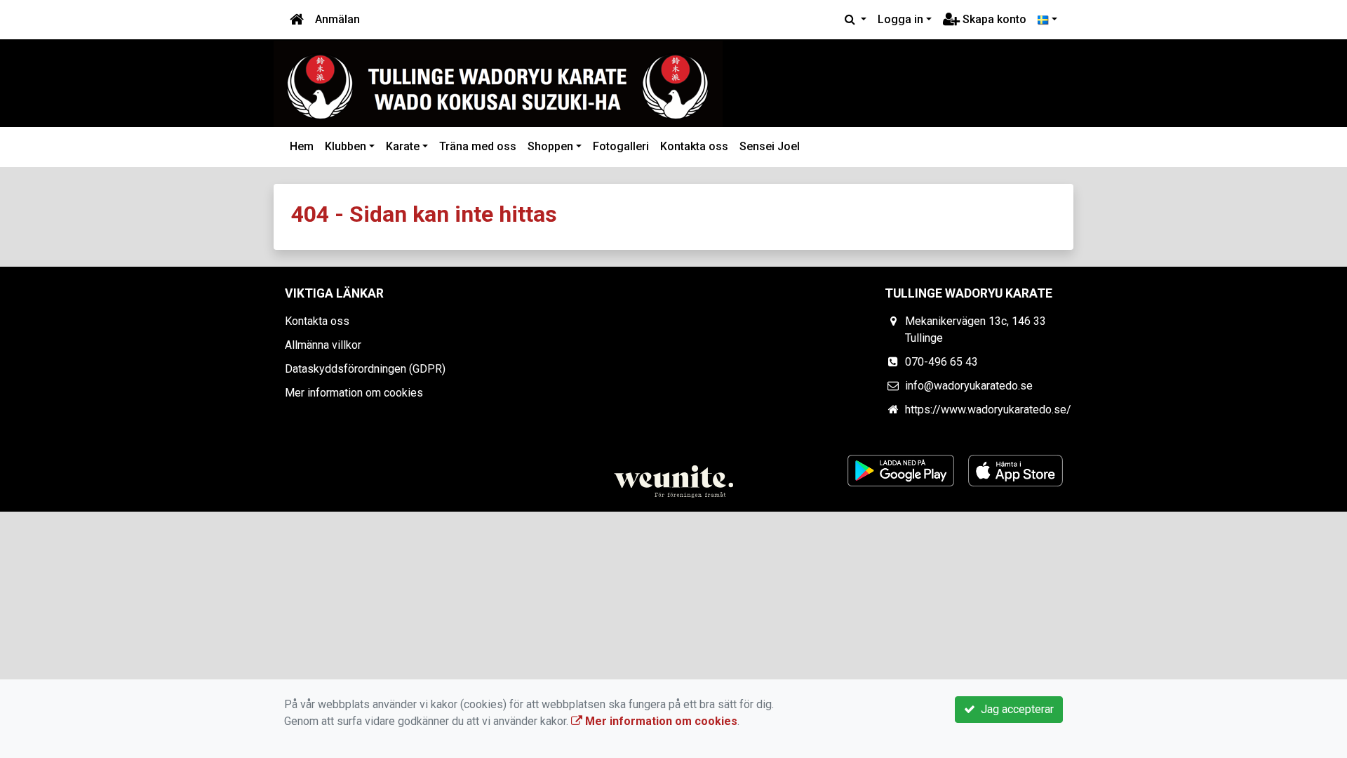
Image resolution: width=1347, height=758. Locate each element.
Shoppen (550, 146)
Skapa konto (993, 19)
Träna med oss (477, 146)
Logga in (900, 19)
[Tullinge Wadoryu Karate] (498, 84)
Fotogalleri (621, 146)
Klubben (345, 146)
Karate (403, 146)
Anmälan (337, 19)
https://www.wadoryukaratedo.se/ (988, 409)
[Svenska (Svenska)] (1047, 20)
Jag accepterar (1014, 709)
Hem (302, 146)
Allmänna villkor (323, 345)
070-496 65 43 (941, 361)
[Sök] (855, 20)
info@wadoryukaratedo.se (969, 385)
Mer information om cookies (354, 392)
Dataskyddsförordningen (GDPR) (365, 368)
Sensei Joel (769, 146)
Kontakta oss (694, 146)
